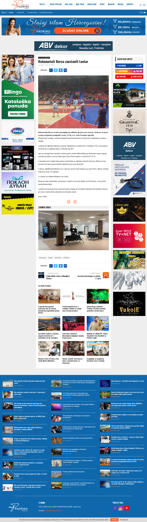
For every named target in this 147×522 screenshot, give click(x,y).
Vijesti (42, 4)
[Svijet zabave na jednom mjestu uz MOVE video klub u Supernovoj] (8, 418)
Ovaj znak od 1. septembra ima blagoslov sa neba (127, 381)
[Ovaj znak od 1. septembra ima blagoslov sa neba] (105, 383)
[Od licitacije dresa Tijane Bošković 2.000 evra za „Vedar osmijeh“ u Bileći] (105, 450)
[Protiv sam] (75, 202)
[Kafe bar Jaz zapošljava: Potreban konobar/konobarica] (56, 452)
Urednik (42, 65)
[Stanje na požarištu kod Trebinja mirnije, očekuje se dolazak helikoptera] (8, 441)
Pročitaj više (124, 519)
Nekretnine (92, 4)
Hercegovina (42, 57)
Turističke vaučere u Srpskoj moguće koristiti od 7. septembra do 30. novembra (48, 335)
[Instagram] (120, 508)
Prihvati (114, 520)
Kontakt (130, 4)
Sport (102, 4)
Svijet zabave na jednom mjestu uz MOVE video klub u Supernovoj (29, 417)
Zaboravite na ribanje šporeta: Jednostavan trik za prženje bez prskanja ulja (79, 428)
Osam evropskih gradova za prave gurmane (78, 438)
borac (50, 257)
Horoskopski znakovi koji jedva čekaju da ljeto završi (29, 382)
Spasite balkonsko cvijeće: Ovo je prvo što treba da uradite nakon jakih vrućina (127, 393)
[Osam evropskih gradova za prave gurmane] (56, 440)
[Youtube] (126, 508)
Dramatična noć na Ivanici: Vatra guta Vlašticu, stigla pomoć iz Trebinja (79, 405)
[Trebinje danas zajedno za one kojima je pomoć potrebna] (105, 417)
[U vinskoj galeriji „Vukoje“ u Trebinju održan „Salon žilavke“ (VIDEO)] (56, 463)
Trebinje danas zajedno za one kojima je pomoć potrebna (127, 415)
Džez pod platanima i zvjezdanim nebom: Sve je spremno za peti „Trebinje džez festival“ (29, 486)
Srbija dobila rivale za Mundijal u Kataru (58, 277)
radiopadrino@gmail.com (53, 510)
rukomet (66, 257)
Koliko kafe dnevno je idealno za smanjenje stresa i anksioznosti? (28, 464)
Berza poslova (56, 4)
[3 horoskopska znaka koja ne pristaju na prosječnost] (56, 418)
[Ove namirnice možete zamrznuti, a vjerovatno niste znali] (8, 394)
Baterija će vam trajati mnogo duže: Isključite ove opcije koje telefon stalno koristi (126, 404)
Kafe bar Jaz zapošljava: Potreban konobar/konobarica (74, 450)
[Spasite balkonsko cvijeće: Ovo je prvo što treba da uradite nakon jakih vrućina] (105, 394)
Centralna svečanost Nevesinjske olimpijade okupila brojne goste (73, 335)
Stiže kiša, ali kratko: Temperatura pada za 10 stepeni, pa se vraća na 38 (126, 471)
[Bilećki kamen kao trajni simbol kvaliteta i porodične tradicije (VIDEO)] (8, 429)
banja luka (42, 257)
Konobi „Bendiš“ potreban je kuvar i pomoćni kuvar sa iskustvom (72, 361)
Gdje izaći (69, 4)
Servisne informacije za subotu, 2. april (89, 277)
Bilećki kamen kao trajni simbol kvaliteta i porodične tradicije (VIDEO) (28, 428)
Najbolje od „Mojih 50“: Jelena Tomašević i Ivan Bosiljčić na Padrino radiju (97, 335)
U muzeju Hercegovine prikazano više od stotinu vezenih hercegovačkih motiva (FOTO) (48, 309)
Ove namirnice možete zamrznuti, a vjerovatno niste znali (29, 393)
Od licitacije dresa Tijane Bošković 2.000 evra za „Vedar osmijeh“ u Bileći (127, 449)
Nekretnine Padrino (47, 12)
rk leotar (58, 257)
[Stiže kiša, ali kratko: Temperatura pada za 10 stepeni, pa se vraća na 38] (105, 473)
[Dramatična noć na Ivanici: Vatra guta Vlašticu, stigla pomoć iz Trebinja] (56, 407)
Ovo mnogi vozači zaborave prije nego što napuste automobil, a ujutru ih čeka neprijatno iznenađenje (30, 405)
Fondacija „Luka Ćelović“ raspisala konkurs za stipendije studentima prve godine (78, 484)
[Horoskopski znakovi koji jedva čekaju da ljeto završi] (8, 383)
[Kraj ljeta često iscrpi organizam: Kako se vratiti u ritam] (8, 476)
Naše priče (80, 4)
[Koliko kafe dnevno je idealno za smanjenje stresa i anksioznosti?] (8, 465)
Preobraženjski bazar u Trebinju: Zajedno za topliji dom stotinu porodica (71, 308)
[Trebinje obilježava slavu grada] (56, 474)
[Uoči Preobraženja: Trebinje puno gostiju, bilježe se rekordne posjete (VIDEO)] (105, 428)
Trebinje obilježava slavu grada (73, 471)
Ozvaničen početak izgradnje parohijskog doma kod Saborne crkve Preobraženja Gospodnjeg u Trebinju (79, 382)
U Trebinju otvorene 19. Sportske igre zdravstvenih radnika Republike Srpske (76, 394)
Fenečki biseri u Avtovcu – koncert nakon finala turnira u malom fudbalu (127, 438)
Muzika (120, 4)
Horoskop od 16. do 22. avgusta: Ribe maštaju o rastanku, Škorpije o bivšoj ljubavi (127, 483)
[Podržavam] (68, 202)
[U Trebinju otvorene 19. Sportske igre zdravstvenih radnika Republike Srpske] (56, 395)
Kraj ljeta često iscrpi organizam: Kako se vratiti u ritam (30, 475)
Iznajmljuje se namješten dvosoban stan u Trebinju (95, 360)
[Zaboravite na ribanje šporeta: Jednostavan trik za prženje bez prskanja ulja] (56, 429)
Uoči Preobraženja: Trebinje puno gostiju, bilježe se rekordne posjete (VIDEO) (127, 427)
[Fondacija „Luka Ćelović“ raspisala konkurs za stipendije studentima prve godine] (56, 485)
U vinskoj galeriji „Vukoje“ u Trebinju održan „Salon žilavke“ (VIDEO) (78, 461)
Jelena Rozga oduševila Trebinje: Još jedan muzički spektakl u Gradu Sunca (96, 308)
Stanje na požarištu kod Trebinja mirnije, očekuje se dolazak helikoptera (30, 439)
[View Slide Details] (73, 46)
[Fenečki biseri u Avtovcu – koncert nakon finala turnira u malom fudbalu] (105, 439)
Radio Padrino (33, 12)
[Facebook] (115, 508)
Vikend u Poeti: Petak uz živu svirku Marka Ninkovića (48, 360)
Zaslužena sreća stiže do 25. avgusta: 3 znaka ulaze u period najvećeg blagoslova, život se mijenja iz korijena (29, 452)
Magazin (111, 4)
